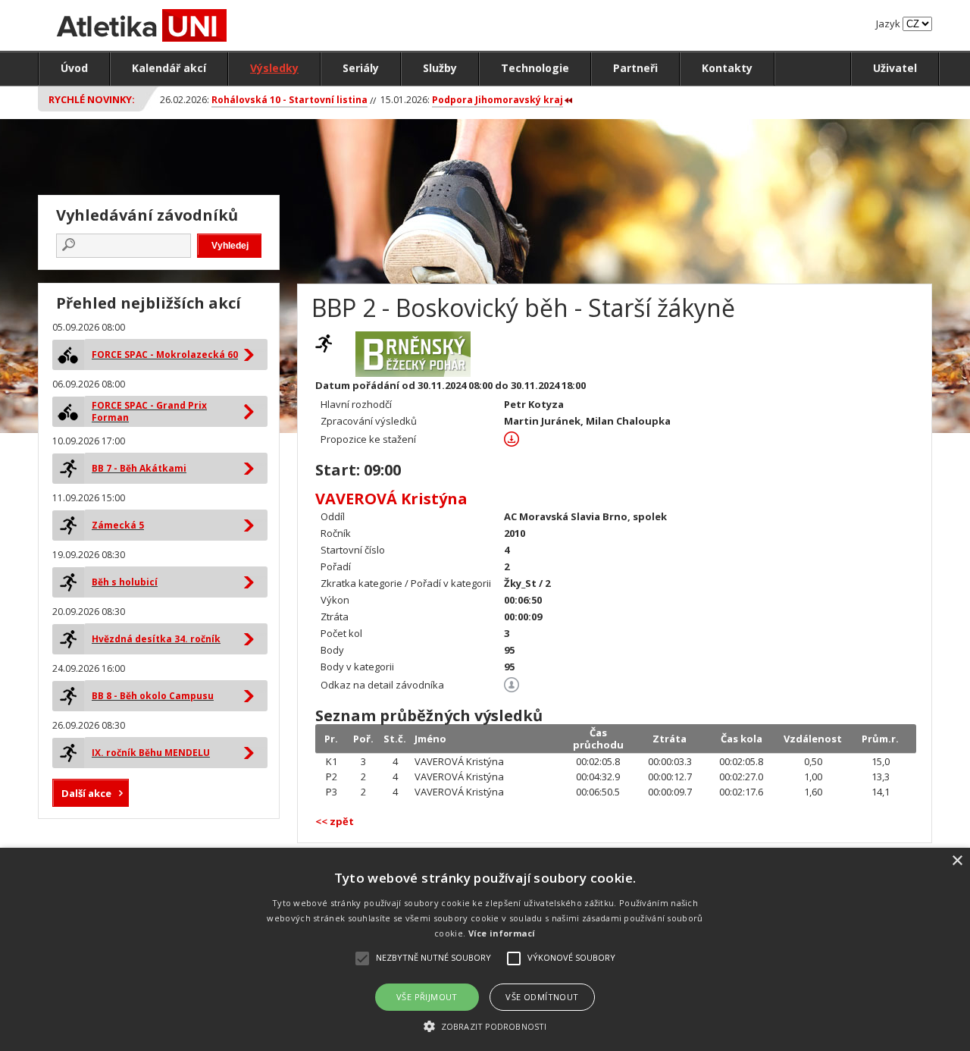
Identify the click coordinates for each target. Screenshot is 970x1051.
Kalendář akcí (169, 68)
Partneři (635, 68)
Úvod (74, 68)
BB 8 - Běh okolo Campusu (153, 695)
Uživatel (895, 68)
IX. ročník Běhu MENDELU (151, 752)
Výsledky (274, 68)
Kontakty (727, 68)
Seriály (361, 68)
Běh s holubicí (125, 582)
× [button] (956, 861)
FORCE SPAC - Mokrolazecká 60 (165, 354)
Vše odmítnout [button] (541, 996)
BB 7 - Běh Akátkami (139, 468)
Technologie (535, 68)
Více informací (502, 933)
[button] (485, 1025)
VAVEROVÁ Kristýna (391, 498)
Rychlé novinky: (91, 99)
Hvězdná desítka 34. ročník (156, 638)
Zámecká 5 (118, 525)
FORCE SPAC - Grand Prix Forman (149, 411)
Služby (440, 68)
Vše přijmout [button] (427, 996)
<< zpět (334, 821)
